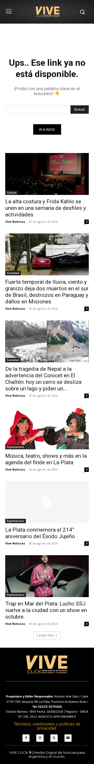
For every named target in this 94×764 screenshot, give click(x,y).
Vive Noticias (15, 221)
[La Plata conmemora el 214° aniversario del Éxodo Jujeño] (47, 502)
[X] (54, 738)
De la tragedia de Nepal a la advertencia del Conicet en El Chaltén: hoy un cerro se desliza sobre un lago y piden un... (43, 379)
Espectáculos (15, 447)
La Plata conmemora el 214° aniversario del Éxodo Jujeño (40, 533)
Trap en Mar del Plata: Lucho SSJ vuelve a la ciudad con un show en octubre (46, 610)
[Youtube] (68, 738)
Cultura (11, 192)
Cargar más (45, 635)
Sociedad (13, 273)
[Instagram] (40, 738)
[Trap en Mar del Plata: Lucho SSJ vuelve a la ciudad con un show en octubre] (47, 576)
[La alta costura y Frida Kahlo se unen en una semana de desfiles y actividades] (47, 174)
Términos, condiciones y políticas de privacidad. (47, 726)
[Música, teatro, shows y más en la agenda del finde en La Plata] (47, 428)
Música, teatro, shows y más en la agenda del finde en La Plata (46, 459)
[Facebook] (26, 738)
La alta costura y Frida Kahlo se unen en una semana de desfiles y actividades (45, 208)
